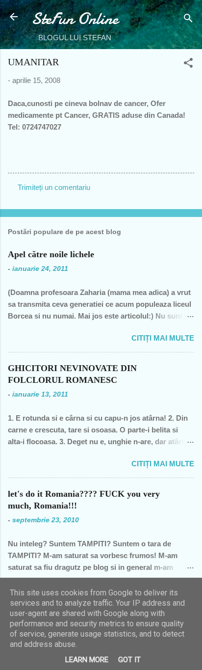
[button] (188, 64)
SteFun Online (74, 19)
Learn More (86, 659)
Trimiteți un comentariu (54, 187)
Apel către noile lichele (51, 254)
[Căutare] (188, 20)
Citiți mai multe (162, 338)
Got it (129, 659)
